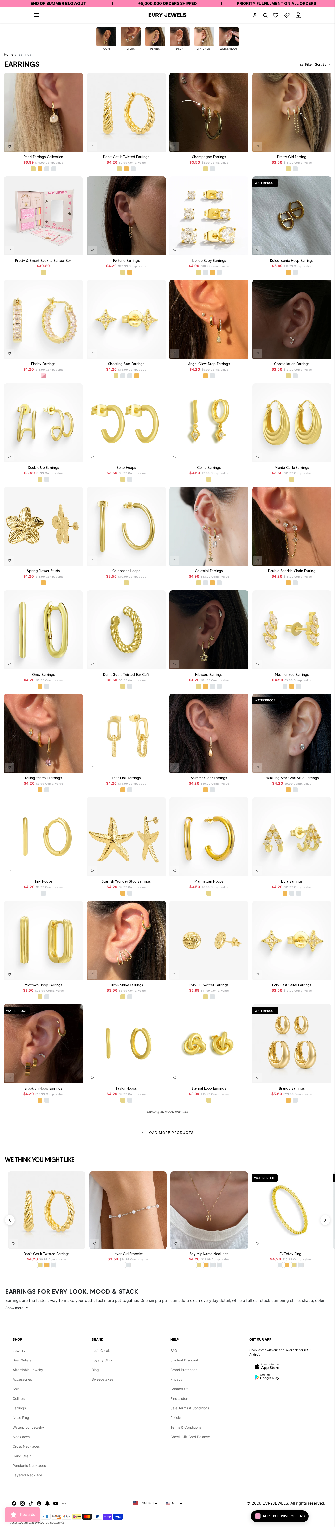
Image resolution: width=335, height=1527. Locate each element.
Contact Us (179, 1389)
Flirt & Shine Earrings (126, 985)
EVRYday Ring (290, 1254)
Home (8, 54)
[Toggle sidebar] (287, 15)
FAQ (173, 1350)
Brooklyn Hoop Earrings (43, 1088)
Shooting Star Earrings (126, 364)
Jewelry (19, 1350)
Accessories (22, 1379)
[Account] (255, 15)
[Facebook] (14, 1503)
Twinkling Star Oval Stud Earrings (292, 778)
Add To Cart (66, 144)
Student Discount (184, 1360)
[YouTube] (56, 1503)
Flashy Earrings (43, 364)
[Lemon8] (64, 1503)
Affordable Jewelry (28, 1370)
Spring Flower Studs (43, 571)
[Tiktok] (30, 1503)
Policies (176, 1418)
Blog (95, 1370)
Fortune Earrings (126, 260)
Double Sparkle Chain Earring (291, 571)
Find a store (179, 1398)
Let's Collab (101, 1350)
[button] (36, 15)
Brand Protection (183, 1370)
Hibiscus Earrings (208, 674)
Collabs (19, 1398)
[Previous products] (10, 1220)
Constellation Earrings (291, 364)
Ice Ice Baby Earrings (209, 260)
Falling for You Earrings (43, 778)
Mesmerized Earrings (292, 674)
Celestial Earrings (209, 571)
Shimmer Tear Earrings (209, 778)
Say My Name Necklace (209, 1254)
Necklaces (21, 1437)
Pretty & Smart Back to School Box (43, 260)
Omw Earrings (43, 674)
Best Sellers (22, 1360)
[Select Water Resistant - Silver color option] (54, 169)
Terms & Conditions (185, 1427)
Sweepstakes (102, 1379)
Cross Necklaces (26, 1446)
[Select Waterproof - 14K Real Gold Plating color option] (43, 272)
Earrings (19, 1408)
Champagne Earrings (209, 157)
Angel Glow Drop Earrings (209, 364)
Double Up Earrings (43, 467)
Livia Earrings (292, 881)
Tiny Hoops (43, 881)
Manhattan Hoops (208, 881)
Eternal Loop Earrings (209, 1088)
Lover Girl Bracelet (128, 1254)
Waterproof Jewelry (28, 1427)
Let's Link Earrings (126, 778)
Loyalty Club (102, 1360)
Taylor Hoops (126, 1088)
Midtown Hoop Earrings (43, 985)
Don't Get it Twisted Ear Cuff (126, 674)
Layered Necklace (27, 1475)
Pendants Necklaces (29, 1465)
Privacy (176, 1379)
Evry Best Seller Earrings (291, 985)
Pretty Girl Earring (291, 157)
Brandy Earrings (292, 1088)
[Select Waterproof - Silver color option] (47, 169)
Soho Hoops (126, 467)
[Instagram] (22, 1503)
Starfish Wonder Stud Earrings (126, 881)
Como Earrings (209, 467)
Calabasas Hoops (126, 571)
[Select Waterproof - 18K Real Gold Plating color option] (40, 169)
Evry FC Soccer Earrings (208, 985)
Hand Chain (22, 1456)
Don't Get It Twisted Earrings (126, 157)
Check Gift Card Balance (190, 1437)
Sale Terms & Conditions (189, 1408)
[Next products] (325, 1220)
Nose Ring (21, 1418)
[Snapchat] (47, 1503)
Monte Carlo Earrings (292, 467)
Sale (16, 1389)
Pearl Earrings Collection (43, 157)
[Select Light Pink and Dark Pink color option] (43, 376)
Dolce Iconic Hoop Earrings (292, 260)
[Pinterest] (39, 1503)
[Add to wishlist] (9, 146)
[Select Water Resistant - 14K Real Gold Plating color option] (33, 169)
